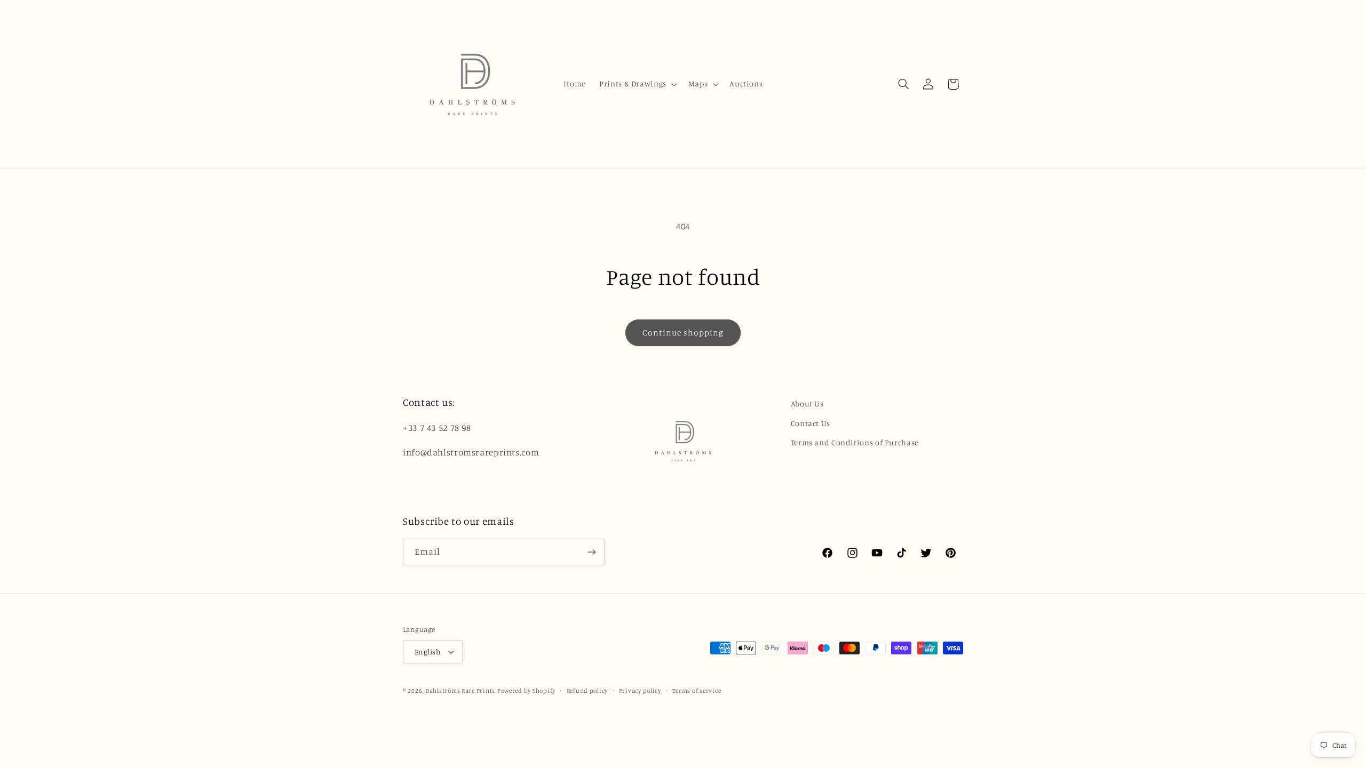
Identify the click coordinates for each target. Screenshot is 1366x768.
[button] (637, 84)
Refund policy (587, 690)
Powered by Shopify (526, 690)
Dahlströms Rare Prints (460, 690)
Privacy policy (640, 690)
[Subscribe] (591, 552)
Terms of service (696, 690)
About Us (807, 403)
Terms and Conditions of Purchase (855, 442)
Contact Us (810, 423)
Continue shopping (683, 332)
